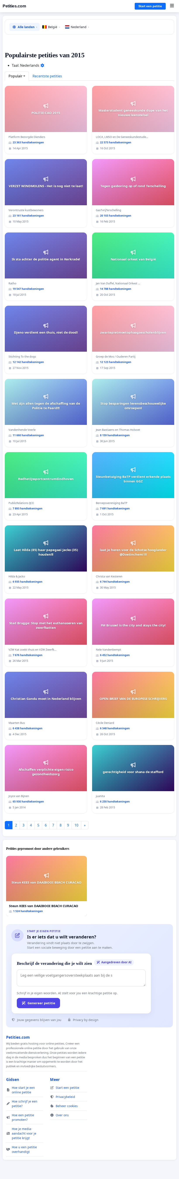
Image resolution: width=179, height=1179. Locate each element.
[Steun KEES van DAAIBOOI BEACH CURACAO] (46, 886)
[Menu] (171, 6)
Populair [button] (15, 76)
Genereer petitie (41, 1003)
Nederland (80, 27)
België (54, 27)
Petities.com (14, 6)
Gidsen (12, 1079)
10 (76, 825)
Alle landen (27, 27)
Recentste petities (47, 76)
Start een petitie (150, 6)
